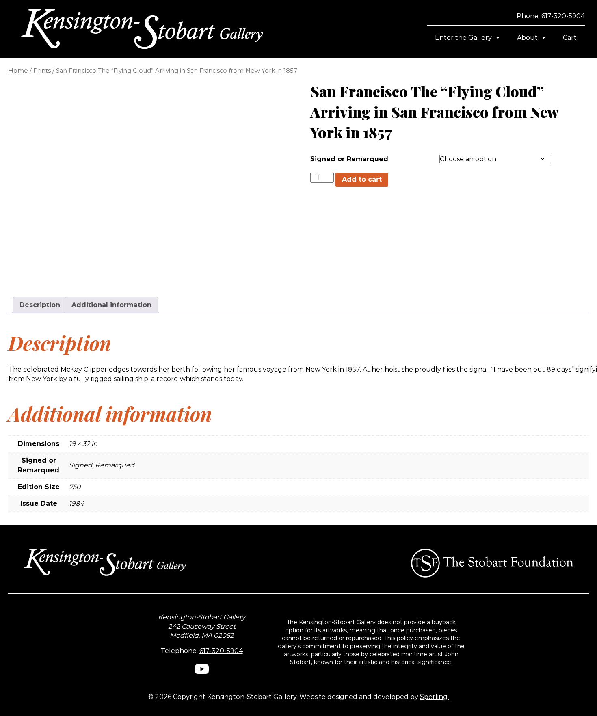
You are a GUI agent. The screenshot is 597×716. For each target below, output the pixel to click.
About (527, 37)
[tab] (40, 305)
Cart (570, 37)
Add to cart (362, 179)
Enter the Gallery (463, 37)
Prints (42, 70)
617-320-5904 (221, 651)
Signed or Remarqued (349, 159)
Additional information (111, 305)
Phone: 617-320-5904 (551, 16)
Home (18, 70)
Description (39, 305)
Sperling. (434, 697)
